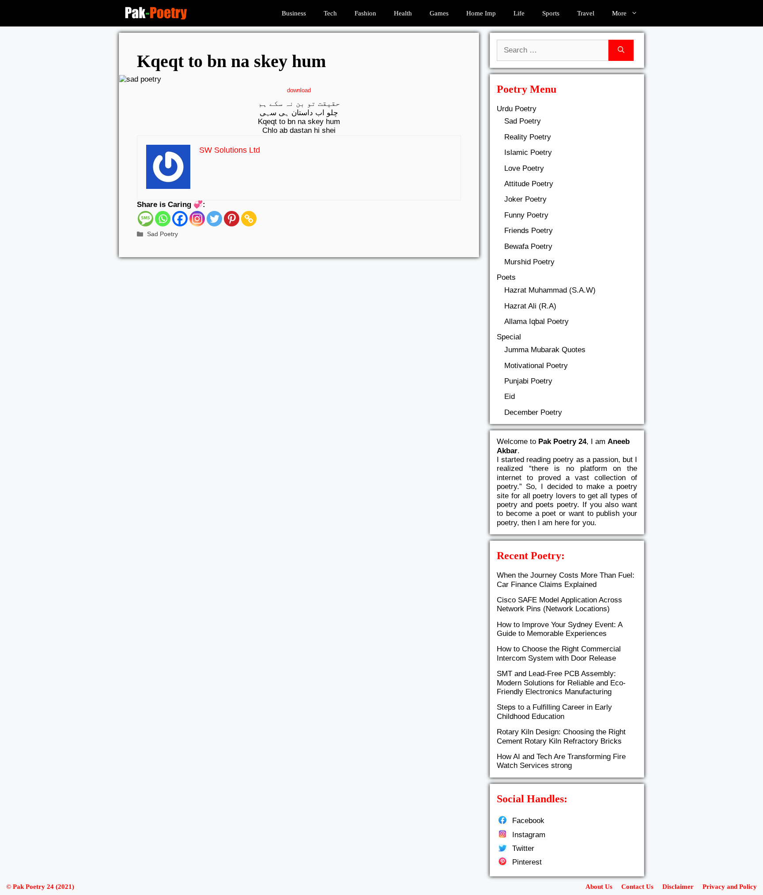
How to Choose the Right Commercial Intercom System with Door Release (559, 653)
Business (294, 13)
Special (509, 337)
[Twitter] (214, 218)
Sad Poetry (162, 233)
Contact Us (637, 886)
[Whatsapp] (162, 218)
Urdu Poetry (516, 109)
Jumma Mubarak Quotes (544, 350)
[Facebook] (180, 218)
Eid (509, 396)
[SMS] (145, 218)
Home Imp (481, 13)
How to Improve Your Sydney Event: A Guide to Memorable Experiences (559, 629)
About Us (598, 886)
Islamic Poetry (528, 152)
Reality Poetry (527, 137)
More (619, 13)
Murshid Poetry (529, 262)
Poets (506, 277)
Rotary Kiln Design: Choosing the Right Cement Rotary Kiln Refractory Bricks (561, 736)
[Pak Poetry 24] (156, 13)
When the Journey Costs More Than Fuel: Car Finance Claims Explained (566, 579)
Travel (585, 13)
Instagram (528, 835)
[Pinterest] (231, 218)
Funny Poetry (526, 215)
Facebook (528, 820)
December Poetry (533, 412)
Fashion (365, 13)
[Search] (621, 50)
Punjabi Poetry (528, 381)
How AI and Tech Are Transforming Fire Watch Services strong (561, 761)
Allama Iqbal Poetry (536, 321)
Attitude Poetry (528, 184)
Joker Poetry (525, 199)
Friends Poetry (528, 230)
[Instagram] (197, 218)
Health (403, 13)
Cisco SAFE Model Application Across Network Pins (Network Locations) (559, 604)
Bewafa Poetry (528, 246)
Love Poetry (524, 168)
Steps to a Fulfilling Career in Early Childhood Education (554, 711)
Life (519, 13)
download (299, 90)
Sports (550, 13)
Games (439, 13)
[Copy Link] (249, 218)
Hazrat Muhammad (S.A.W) (550, 290)
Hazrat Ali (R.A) (530, 306)
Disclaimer (678, 886)
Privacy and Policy (730, 886)
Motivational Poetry (536, 365)
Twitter (523, 848)
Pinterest (527, 862)
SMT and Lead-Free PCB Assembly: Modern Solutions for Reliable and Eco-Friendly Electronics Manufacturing (561, 682)
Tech (330, 13)
